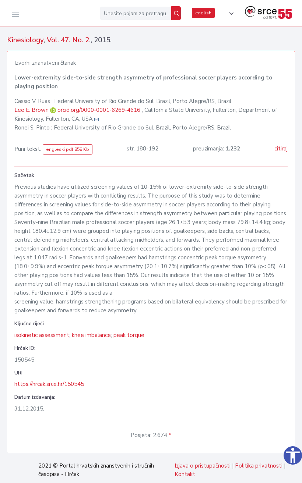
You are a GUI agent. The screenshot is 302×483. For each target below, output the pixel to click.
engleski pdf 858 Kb (67, 149)
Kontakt (185, 474)
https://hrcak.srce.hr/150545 (49, 384)
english (203, 13)
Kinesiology (25, 40)
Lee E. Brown (32, 110)
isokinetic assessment (41, 335)
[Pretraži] (176, 13)
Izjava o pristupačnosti (203, 465)
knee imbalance (91, 335)
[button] (229, 14)
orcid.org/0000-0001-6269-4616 (98, 110)
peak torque (128, 335)
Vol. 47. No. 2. (69, 40)
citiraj (281, 148)
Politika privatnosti (258, 465)
